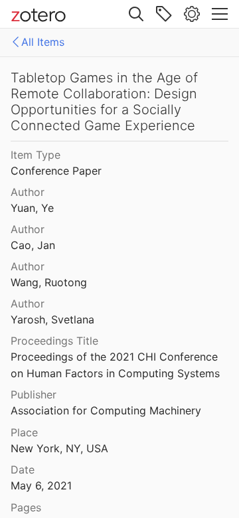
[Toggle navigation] (220, 14)
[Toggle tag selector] (164, 14)
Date (23, 469)
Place (24, 432)
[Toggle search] (136, 14)
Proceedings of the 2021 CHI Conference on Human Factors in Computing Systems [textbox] (116, 365)
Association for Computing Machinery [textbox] (106, 410)
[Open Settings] (192, 14)
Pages (26, 507)
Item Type (35, 154)
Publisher (33, 394)
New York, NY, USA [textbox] (59, 448)
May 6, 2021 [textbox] (41, 485)
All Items (42, 41)
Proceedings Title (54, 340)
